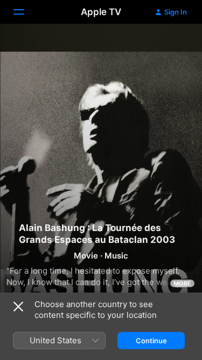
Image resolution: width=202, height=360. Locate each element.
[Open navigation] (25, 12)
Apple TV (101, 11)
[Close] (18, 306)
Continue (151, 340)
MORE (182, 283)
